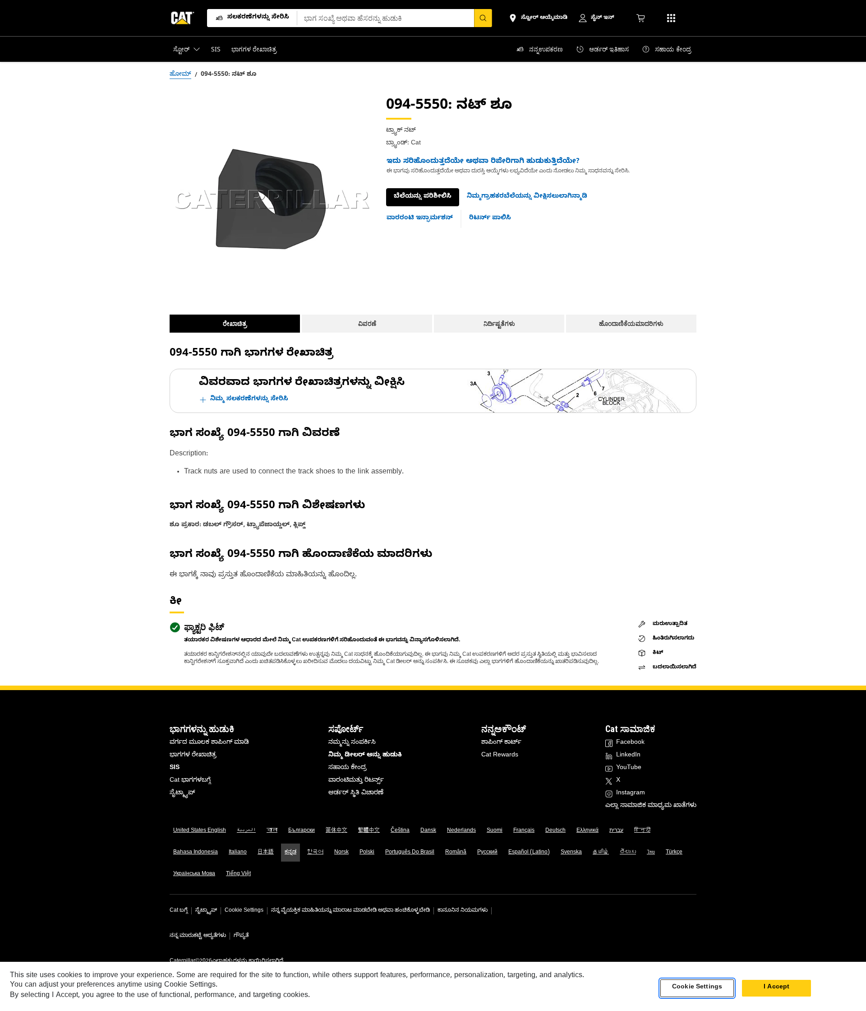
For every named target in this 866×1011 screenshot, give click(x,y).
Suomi (494, 831)
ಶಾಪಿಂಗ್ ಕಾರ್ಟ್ (501, 743)
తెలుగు (628, 852)
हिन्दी (642, 831)
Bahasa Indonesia (195, 852)
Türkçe (674, 852)
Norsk (341, 852)
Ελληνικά (587, 831)
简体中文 (336, 831)
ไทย (651, 852)
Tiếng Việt (238, 874)
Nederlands (461, 831)
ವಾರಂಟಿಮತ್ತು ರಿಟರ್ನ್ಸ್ (356, 781)
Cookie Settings (244, 910)
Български (301, 831)
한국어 (315, 852)
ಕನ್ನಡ (290, 852)
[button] (527, 197)
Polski (366, 852)
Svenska (571, 852)
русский (487, 852)
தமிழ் (601, 852)
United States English (199, 831)
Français (523, 831)
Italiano (238, 852)
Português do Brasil (409, 852)
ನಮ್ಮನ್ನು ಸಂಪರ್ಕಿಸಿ (352, 743)
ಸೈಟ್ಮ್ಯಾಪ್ (182, 793)
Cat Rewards (499, 755)
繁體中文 (369, 831)
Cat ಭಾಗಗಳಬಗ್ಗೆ (190, 781)
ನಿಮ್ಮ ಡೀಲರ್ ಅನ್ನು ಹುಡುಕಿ (365, 755)
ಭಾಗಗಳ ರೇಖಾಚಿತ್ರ (193, 755)
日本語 (266, 852)
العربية (246, 831)
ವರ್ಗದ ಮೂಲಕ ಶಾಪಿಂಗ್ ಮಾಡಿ (209, 743)
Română (455, 852)
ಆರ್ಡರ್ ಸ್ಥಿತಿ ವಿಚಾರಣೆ (355, 793)
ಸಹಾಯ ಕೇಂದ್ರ (347, 768)
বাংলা (272, 831)
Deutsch (555, 831)
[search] (483, 18)
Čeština (400, 831)
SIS (175, 768)
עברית (616, 831)
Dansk (428, 831)
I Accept (776, 987)
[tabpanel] (271, 199)
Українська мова (194, 874)
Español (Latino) (529, 852)
